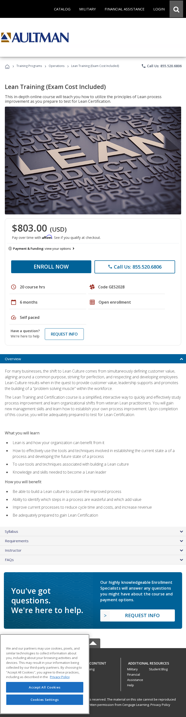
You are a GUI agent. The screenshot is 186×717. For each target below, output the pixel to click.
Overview (13, 358)
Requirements (17, 540)
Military (132, 669)
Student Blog (158, 669)
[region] (44, 674)
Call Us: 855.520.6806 (161, 66)
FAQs (9, 559)
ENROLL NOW (51, 266)
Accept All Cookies (44, 687)
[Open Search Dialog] (176, 8)
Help (130, 685)
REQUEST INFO (64, 334)
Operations (56, 66)
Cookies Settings (45, 699)
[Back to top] (93, 662)
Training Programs (29, 66)
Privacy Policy (160, 704)
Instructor (13, 550)
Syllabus (11, 531)
